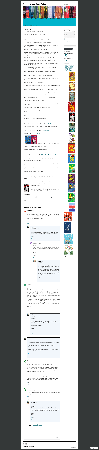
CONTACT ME (67, 18)
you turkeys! (70, 20)
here (45, 190)
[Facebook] (66, 55)
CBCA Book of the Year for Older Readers (49, 154)
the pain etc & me (45, 23)
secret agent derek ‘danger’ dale (35, 23)
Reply (28, 223)
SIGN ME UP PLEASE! (68, 48)
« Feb (65, 39)
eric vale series (26, 23)
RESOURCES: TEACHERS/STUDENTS (56, 18)
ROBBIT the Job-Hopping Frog (29, 25)
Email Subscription (67, 44)
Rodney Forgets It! (58, 23)
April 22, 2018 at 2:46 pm (41, 262)
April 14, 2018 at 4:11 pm (31, 211)
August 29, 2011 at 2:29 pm (31, 390)
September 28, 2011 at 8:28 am (33, 340)
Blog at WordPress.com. (73, 447)
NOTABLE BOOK (45, 130)
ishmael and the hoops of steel (51, 20)
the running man (73, 18)
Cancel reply (44, 425)
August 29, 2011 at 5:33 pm (35, 403)
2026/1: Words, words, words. (69, 67)
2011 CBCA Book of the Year (51, 183)
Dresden (49, 123)
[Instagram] (66, 60)
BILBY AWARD (39, 133)
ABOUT (30, 18)
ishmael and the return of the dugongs (38, 20)
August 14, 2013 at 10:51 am (31, 285)
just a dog (65, 20)
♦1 (24, 121)
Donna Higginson (37, 425)
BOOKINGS (47, 18)
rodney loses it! (51, 23)
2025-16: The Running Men (68, 70)
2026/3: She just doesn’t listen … (69, 64)
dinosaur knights (60, 20)
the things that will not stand (67, 23)
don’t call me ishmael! (27, 20)
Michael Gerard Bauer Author (34, 4)
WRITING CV (37, 25)
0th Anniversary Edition (29, 121)
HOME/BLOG (26, 18)
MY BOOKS (35, 18)
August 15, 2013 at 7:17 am (35, 316)
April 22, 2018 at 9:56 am (37, 243)
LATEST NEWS (41, 18)
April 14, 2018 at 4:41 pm (35, 228)
